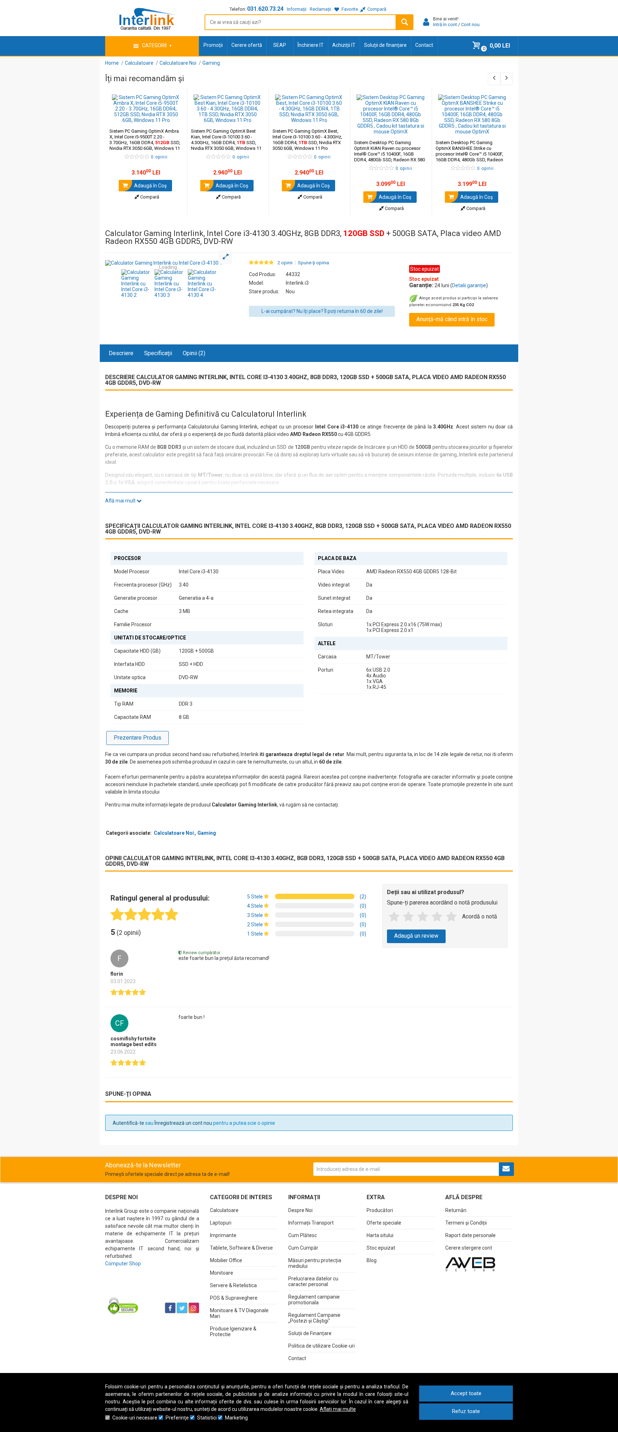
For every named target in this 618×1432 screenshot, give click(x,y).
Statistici (207, 1418)
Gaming (206, 833)
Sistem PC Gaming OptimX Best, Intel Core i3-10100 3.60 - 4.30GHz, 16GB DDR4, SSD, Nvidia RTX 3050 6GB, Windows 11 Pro (307, 139)
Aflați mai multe (338, 1409)
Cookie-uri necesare (134, 1418)
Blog (372, 1260)
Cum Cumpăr (303, 1248)
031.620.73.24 (265, 8)
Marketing (236, 1418)
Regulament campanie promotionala (314, 1299)
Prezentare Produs (137, 737)
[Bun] (423, 917)
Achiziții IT (343, 45)
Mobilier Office (226, 1260)
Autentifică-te (128, 1123)
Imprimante (223, 1235)
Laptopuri (220, 1223)
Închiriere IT (311, 45)
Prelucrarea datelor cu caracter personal (313, 1281)
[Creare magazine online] (470, 1264)
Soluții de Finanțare (310, 1333)
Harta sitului (380, 1235)
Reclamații (320, 9)
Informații (296, 9)
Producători (380, 1210)
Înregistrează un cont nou (183, 1123)
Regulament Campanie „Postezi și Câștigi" (314, 1318)
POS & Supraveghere (234, 1298)
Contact (424, 45)
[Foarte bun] (437, 917)
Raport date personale (470, 1235)
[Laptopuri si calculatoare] (150, 1290)
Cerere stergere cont (468, 1248)
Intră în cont (445, 24)
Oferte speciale (384, 1223)
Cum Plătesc (302, 1235)
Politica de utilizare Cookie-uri (321, 1346)
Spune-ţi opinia (313, 263)
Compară (149, 197)
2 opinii (285, 263)
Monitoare (221, 1273)
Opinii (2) (194, 353)
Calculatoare (224, 1210)
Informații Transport (311, 1223)
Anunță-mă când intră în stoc (451, 319)
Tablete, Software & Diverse (241, 1248)
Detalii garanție (469, 285)
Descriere (121, 353)
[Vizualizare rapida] (172, 116)
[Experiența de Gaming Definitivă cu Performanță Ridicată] (169, 263)
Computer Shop (123, 1263)
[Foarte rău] (394, 917)
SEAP (279, 45)
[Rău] (408, 917)
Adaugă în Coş (150, 185)
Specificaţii (158, 353)
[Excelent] (451, 917)
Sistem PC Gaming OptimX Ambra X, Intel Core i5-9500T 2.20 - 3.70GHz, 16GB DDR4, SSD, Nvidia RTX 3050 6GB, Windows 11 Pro (144, 142)
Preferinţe (177, 1418)
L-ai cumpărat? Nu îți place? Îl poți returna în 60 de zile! (322, 311)
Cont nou (470, 24)
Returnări (455, 1210)
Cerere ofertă (246, 45)
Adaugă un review (416, 935)
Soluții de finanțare (385, 45)
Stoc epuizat (381, 1248)
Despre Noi (300, 1210)
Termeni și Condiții (466, 1223)
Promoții (213, 45)
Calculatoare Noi (174, 833)
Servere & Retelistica (233, 1285)
